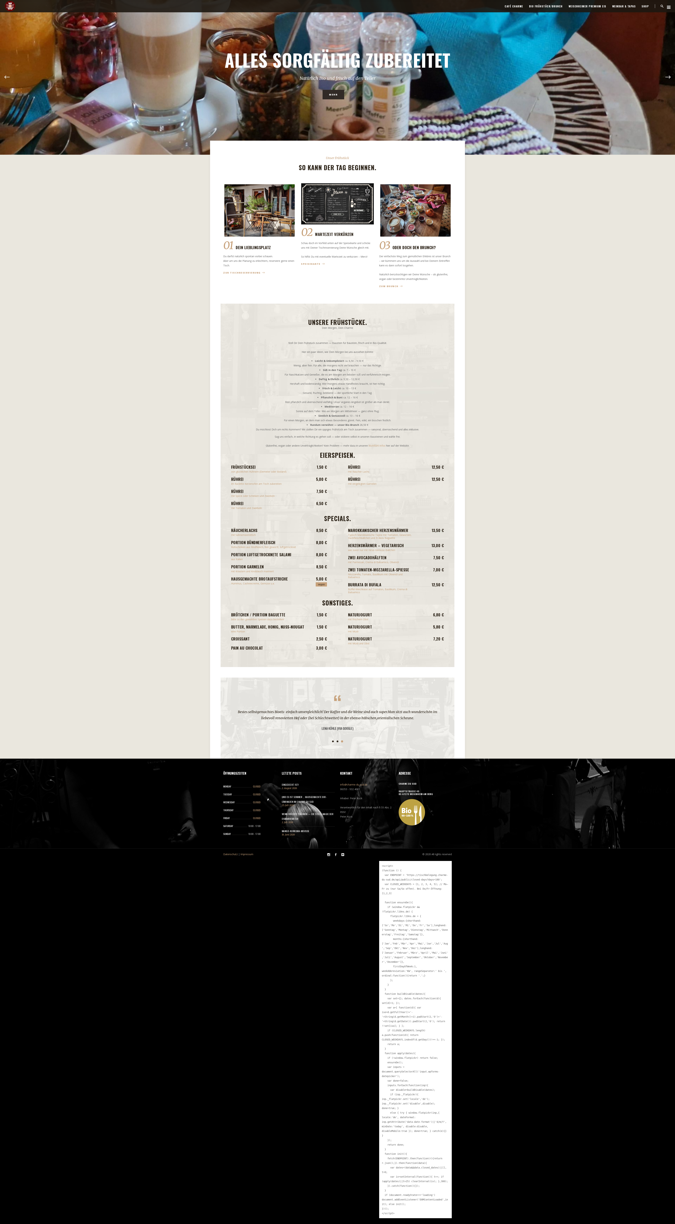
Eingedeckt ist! (290, 778)
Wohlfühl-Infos (377, 445)
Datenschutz (230, 848)
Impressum (246, 848)
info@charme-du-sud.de (353, 778)
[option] (337, 717)
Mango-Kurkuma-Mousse (295, 825)
